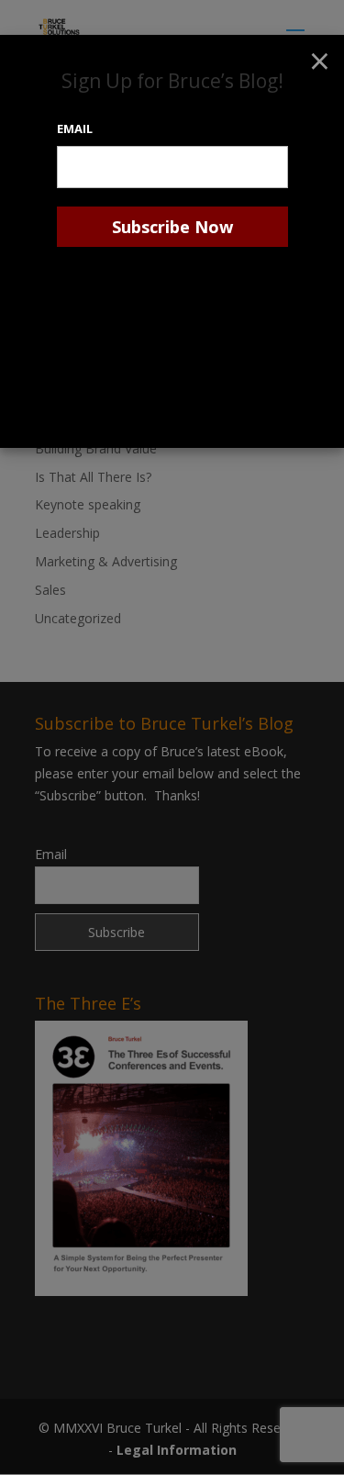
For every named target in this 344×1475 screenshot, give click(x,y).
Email (75, 128)
